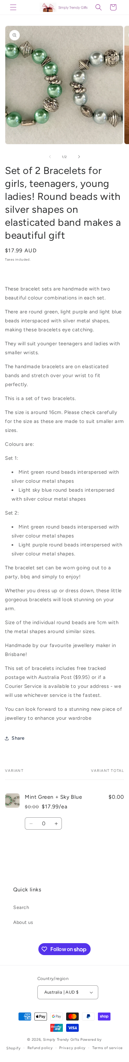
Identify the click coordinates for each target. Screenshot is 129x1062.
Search (21, 907)
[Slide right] (79, 156)
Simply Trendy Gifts (61, 1039)
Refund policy (40, 1048)
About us (23, 922)
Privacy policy (72, 1048)
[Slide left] (50, 156)
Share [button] (18, 738)
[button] (13, 7)
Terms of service (107, 1048)
